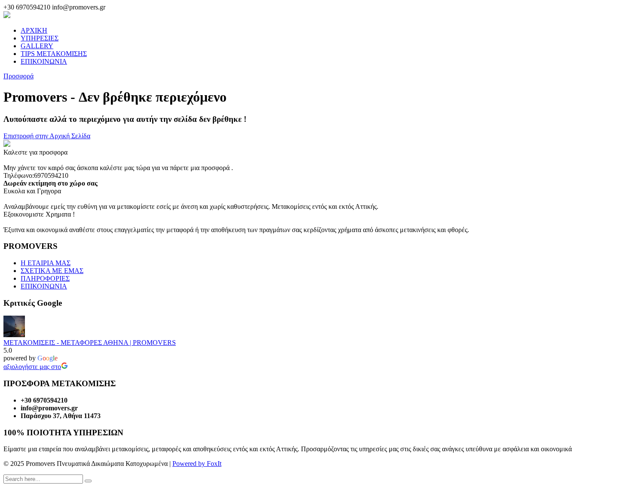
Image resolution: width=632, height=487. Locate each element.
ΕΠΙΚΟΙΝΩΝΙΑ (44, 61)
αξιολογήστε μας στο (32, 366)
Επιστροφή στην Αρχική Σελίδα (46, 136)
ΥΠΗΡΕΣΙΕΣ (39, 38)
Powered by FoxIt (196, 463)
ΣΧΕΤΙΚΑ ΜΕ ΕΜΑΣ (52, 270)
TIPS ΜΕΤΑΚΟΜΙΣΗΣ (54, 53)
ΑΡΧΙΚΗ (34, 30)
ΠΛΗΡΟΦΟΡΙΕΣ (45, 278)
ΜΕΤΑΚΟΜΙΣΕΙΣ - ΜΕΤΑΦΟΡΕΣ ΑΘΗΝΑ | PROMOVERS (89, 342)
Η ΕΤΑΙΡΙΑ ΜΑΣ (46, 263)
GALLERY (37, 46)
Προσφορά (18, 76)
